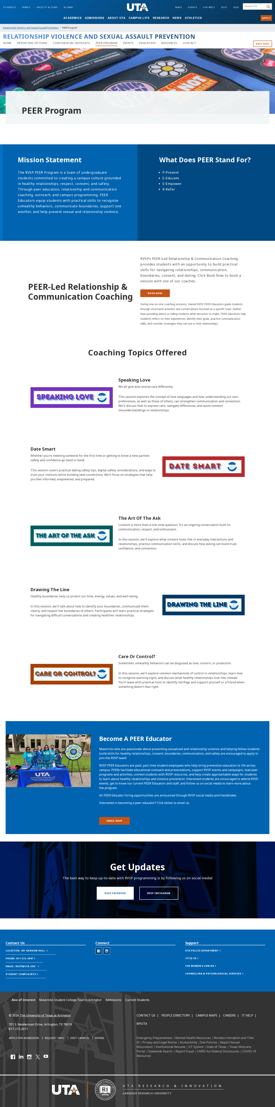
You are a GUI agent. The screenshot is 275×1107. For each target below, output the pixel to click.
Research (161, 18)
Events (192, 7)
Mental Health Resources (193, 1038)
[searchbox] (254, 6)
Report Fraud (184, 1051)
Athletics (193, 18)
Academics (72, 18)
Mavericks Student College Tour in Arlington (70, 1000)
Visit (224, 7)
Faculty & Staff (47, 7)
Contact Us (146, 1015)
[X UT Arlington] (37, 1057)
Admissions (94, 18)
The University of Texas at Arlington (45, 1015)
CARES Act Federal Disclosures (218, 1051)
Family (26, 7)
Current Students (137, 1000)
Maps (178, 7)
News (177, 18)
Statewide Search (160, 1051)
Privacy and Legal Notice (159, 1042)
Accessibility (188, 1042)
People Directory (175, 1015)
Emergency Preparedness (154, 1038)
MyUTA (142, 1024)
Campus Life (139, 18)
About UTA (117, 18)
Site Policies (208, 1042)
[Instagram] (29, 1057)
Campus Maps (206, 1015)
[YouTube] (46, 1057)
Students (9, 7)
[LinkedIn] (21, 1057)
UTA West (209, 7)
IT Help (247, 1015)
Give (236, 7)
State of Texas (216, 1047)
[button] (31, 951)
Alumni (68, 7)
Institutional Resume (170, 1047)
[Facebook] (13, 1057)
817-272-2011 (18, 1029)
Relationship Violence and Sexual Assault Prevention (31, 27)
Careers (229, 1015)
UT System (196, 1047)
